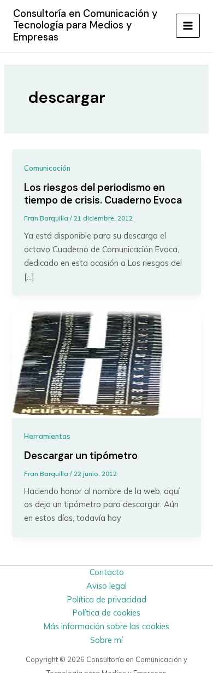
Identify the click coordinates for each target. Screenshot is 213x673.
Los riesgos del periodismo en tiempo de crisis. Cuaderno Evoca (103, 194)
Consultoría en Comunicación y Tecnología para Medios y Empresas (85, 25)
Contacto (107, 572)
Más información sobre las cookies (106, 626)
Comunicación (47, 168)
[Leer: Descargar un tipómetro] (106, 363)
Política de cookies (106, 612)
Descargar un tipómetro (81, 455)
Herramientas (47, 436)
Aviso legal (106, 586)
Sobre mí (106, 640)
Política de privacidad (106, 599)
